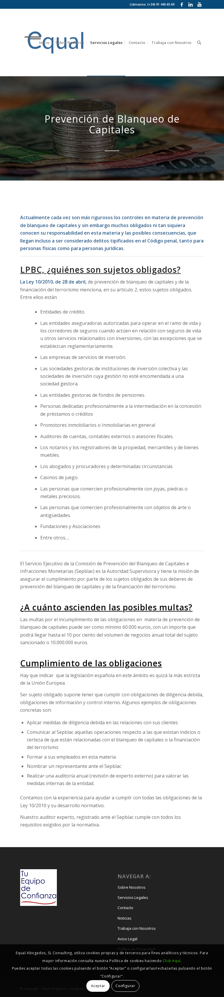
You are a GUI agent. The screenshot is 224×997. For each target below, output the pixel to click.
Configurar (125, 985)
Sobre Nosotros (132, 887)
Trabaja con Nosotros (137, 928)
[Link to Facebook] (182, 4)
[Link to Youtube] (199, 4)
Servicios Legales (133, 897)
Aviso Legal (127, 938)
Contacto (125, 907)
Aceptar (98, 985)
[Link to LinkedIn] (190, 4)
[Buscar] (199, 42)
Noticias (125, 918)
